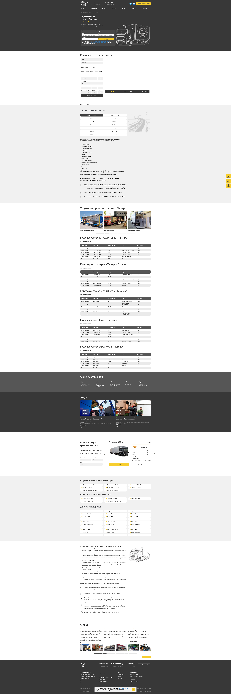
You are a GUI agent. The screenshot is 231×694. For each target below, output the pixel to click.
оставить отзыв (146, 656)
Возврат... (99, 90)
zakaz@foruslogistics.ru (97, 2)
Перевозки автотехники (103, 675)
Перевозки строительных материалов (87, 676)
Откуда (83, 33)
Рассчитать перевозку (91, 95)
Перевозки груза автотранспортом (87, 674)
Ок (133, 689)
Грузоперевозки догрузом (85, 672)
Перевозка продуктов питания (86, 680)
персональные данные (123, 688)
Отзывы (119, 676)
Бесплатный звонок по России (143, 3)
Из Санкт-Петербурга (134, 681)
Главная (82, 12)
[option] (130, 454)
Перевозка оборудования (85, 678)
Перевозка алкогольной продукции (106, 677)
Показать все (148, 442)
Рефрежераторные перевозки (105, 672)
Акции (119, 680)
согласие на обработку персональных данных (100, 41)
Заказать (83, 426)
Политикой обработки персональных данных (98, 42)
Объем (87, 90)
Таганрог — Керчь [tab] (115, 115)
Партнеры (120, 678)
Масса (82, 90)
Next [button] (154, 454)
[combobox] (89, 78)
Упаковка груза (102, 679)
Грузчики (93, 90)
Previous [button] (104, 454)
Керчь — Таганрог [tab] (92, 115)
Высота (93, 85)
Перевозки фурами (133, 672)
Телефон (84, 37)
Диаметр (99, 85)
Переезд (82, 682)
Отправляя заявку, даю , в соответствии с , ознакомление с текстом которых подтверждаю (98, 42)
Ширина (87, 85)
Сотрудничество (121, 674)
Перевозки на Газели (134, 674)
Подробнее (140, 464)
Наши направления (103, 681)
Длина (82, 85)
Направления (88, 12)
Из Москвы (132, 683)
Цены (119, 672)
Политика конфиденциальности (145, 691)
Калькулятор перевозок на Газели (136, 676)
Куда (99, 33)
